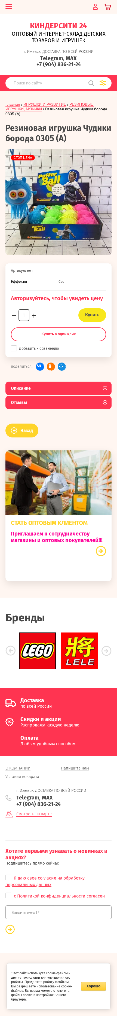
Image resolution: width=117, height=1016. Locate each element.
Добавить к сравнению (39, 348)
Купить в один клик (58, 334)
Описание (21, 388)
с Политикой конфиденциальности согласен (59, 896)
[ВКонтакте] (40, 367)
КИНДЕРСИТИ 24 (58, 25)
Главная (12, 104)
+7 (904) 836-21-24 (58, 64)
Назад (26, 430)
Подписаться (10, 929)
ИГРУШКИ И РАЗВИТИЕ (44, 104)
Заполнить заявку (101, 551)
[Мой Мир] (62, 367)
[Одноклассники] (51, 367)
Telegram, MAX (58, 58)
